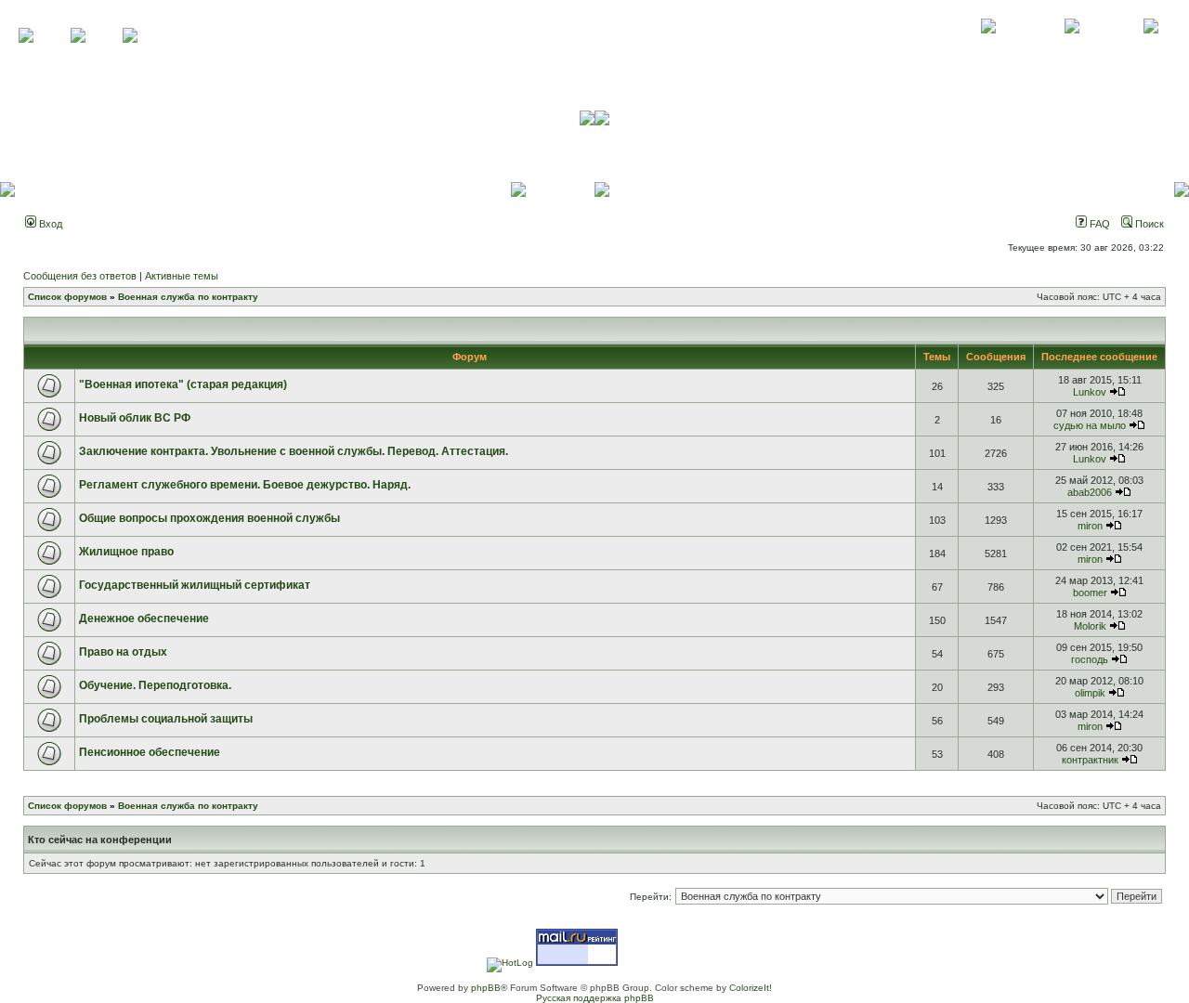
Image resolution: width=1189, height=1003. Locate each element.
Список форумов (67, 297)
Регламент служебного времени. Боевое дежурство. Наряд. (245, 484)
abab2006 (1089, 492)
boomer (1090, 592)
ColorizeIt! (750, 988)
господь (1089, 659)
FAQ (1098, 223)
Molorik (1090, 626)
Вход (49, 223)
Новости (1150, 46)
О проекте (988, 46)
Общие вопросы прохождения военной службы (209, 518)
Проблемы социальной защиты (166, 718)
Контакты (1071, 46)
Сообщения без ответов (80, 275)
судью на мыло (1089, 425)
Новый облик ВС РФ (134, 417)
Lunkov (1089, 391)
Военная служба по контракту (188, 297)
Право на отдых (123, 651)
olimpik (1090, 692)
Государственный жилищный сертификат (194, 585)
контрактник (1090, 759)
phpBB (486, 988)
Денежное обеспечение (144, 618)
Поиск (1148, 223)
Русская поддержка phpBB (595, 998)
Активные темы (181, 275)
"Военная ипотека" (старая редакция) (183, 384)
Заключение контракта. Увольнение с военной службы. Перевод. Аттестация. (293, 451)
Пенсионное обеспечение (149, 752)
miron (1090, 525)
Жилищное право (126, 551)
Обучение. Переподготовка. (155, 685)
